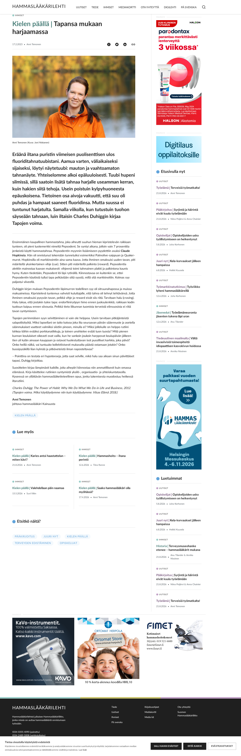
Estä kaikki (195, 746)
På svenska (189, 7)
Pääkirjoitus (25, 536)
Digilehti (170, 7)
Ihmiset (108, 7)
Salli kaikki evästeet (166, 746)
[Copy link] (133, 44)
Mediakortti (127, 7)
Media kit (149, 717)
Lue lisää (83, 750)
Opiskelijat (68, 543)
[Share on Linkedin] (125, 44)
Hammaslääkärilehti (39, 6)
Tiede (95, 7)
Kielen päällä (25, 415)
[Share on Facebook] (108, 44)
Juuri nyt (51, 536)
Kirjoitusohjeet (152, 707)
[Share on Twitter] (117, 44)
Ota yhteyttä (150, 7)
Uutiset (81, 7)
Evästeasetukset (222, 746)
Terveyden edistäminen (33, 543)
